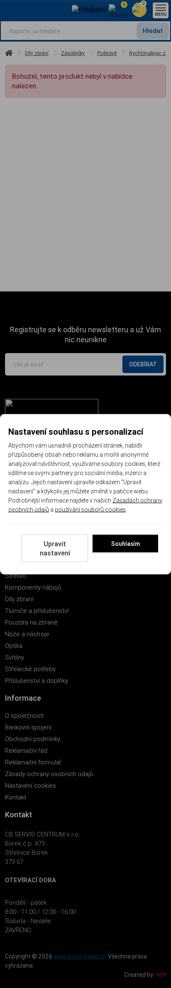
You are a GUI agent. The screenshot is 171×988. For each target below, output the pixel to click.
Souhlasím (125, 543)
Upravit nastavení (55, 548)
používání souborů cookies (90, 509)
